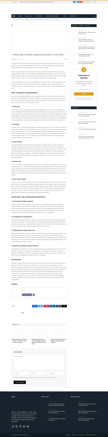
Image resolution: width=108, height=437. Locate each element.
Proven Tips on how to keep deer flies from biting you (56, 412)
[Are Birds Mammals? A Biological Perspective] (44, 418)
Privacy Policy (84, 99)
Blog (65, 16)
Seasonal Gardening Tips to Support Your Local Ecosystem (87, 115)
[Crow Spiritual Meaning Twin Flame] (74, 129)
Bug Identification (52, 16)
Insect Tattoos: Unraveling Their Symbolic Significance (86, 419)
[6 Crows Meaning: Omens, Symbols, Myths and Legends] (74, 121)
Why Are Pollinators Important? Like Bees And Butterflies (87, 412)
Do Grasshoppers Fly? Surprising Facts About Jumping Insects (86, 62)
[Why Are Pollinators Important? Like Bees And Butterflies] (74, 411)
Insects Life (28, 16)
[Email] (5, 83)
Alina (14, 59)
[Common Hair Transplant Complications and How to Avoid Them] (39, 38)
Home (20, 16)
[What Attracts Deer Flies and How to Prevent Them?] (74, 32)
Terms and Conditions (91, 434)
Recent (81, 25)
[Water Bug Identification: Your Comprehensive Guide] (74, 54)
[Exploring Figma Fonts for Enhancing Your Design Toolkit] (58, 332)
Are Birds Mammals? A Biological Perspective (56, 419)
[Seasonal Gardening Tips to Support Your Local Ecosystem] (74, 114)
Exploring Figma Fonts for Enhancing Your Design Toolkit (58, 341)
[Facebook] (5, 67)
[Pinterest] (5, 79)
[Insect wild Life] (54, 9)
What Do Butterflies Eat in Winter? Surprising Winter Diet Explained (86, 47)
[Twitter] (5, 71)
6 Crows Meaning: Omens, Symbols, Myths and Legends (87, 122)
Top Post (87, 25)
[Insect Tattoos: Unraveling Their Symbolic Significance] (74, 418)
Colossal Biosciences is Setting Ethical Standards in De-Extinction (36, 2)
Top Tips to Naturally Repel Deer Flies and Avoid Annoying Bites (56, 404)
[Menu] (14, 16)
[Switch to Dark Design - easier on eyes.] (94, 16)
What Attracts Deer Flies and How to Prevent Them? (87, 33)
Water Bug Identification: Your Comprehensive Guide (85, 55)
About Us (73, 16)
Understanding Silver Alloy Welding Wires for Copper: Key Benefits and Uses (39, 342)
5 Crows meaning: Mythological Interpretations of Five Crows (86, 137)
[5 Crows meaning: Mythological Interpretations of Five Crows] (74, 136)
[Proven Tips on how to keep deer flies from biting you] (44, 411)
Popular (74, 25)
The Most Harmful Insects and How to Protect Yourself (87, 404)
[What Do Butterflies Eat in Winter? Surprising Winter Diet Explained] (74, 46)
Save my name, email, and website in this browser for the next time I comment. (35, 377)
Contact (74, 434)
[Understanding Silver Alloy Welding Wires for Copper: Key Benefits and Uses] (39, 332)
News (66, 59)
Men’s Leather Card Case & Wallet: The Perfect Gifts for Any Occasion (19, 341)
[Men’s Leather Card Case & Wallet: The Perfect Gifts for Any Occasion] (20, 332)
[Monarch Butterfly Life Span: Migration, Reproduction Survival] (74, 39)
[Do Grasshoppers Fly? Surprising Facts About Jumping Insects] (74, 61)
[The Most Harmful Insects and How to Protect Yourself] (74, 403)
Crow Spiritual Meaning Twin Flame (87, 129)
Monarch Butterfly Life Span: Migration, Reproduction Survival (86, 40)
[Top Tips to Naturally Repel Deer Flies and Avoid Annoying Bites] (44, 403)
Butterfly (39, 16)
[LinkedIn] (5, 75)
